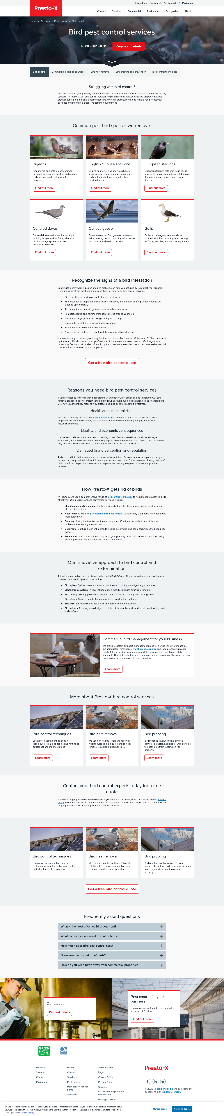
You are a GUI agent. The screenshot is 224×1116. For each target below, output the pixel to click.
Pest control (60, 21)
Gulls (148, 228)
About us (72, 1094)
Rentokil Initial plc (163, 1088)
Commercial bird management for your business (142, 639)
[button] (112, 62)
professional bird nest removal (106, 513)
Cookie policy (28, 1113)
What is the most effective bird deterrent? (88, 926)
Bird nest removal (100, 71)
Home (33, 21)
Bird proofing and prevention (131, 71)
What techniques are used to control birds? (89, 936)
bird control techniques (120, 496)
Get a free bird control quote (112, 362)
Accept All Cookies (182, 1109)
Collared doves (45, 228)
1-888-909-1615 (94, 46)
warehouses (139, 649)
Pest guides (73, 1082)
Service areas (105, 1067)
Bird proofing (155, 734)
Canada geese (101, 228)
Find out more (44, 188)
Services (45, 21)
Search (157, 3)
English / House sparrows (110, 164)
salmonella (120, 417)
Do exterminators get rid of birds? (83, 955)
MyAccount (188, 3)
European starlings (159, 164)
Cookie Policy (105, 1077)
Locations (142, 3)
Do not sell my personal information (111, 1093)
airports (151, 649)
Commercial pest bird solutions (68, 71)
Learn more (112, 669)
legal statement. (172, 1091)
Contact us (55, 1003)
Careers (102, 1087)
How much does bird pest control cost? (87, 946)
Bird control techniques (164, 71)
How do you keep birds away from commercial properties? (100, 965)
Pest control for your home (78, 1088)
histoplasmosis (101, 417)
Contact (171, 3)
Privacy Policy (106, 1082)
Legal (101, 1072)
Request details (129, 46)
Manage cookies (107, 1099)
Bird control (39, 71)
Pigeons (39, 164)
